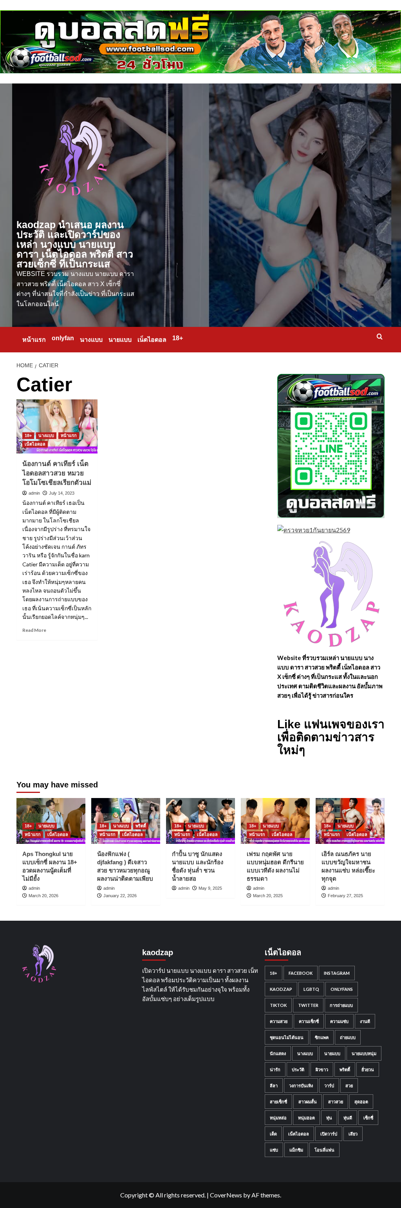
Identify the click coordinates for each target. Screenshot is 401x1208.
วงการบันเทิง (301, 1085)
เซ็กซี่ (368, 1117)
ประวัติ (298, 1069)
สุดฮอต (361, 1101)
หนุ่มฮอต (306, 1117)
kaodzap (281, 989)
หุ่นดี (347, 1117)
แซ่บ (274, 1149)
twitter (308, 1005)
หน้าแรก (34, 339)
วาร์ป (329, 1085)
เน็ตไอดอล (151, 339)
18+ (177, 338)
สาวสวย (335, 1101)
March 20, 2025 (268, 895)
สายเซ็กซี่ (278, 1101)
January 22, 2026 (120, 895)
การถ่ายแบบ (341, 1005)
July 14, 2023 (61, 493)
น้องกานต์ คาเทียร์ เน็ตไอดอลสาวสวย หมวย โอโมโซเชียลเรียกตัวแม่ (56, 473)
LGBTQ (311, 989)
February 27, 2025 (345, 895)
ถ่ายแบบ (348, 1037)
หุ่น (329, 1117)
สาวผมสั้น (307, 1101)
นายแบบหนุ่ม (364, 1053)
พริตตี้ (140, 825)
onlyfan (63, 338)
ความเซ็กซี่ (309, 1021)
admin (34, 493)
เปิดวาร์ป (328, 1133)
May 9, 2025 (210, 888)
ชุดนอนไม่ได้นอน (286, 1037)
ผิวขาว (322, 1069)
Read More (34, 630)
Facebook (300, 973)
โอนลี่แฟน (324, 1149)
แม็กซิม (296, 1149)
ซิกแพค (322, 1037)
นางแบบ (91, 339)
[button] (380, 336)
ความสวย (278, 1021)
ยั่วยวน (367, 1069)
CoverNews (226, 1195)
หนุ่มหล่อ (278, 1117)
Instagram (337, 973)
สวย (349, 1085)
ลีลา (274, 1085)
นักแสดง (278, 1053)
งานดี (365, 1021)
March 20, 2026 (43, 895)
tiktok (278, 1005)
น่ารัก (275, 1069)
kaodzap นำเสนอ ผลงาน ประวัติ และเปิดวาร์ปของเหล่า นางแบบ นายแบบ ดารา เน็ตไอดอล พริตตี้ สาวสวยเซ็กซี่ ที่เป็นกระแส (74, 244)
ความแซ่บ (339, 1021)
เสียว (353, 1133)
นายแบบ (120, 339)
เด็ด (273, 1133)
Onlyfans (342, 989)
